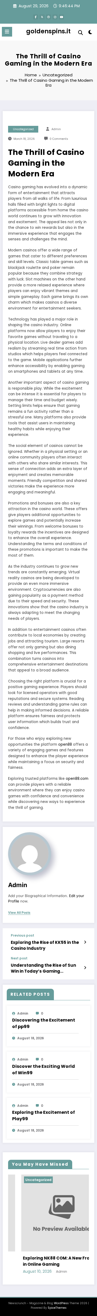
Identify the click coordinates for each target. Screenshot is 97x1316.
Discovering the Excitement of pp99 (43, 1023)
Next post (19, 958)
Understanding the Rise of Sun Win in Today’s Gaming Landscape (43, 968)
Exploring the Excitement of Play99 (43, 1115)
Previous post (22, 935)
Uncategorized (23, 129)
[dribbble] (48, 17)
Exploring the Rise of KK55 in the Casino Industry (45, 945)
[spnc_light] (90, 33)
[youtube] (61, 17)
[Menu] (7, 32)
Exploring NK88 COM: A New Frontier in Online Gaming (49, 1261)
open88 (65, 744)
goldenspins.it (48, 31)
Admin (56, 129)
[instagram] (55, 17)
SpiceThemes (57, 1308)
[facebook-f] (35, 17)
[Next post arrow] (85, 968)
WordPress (61, 1303)
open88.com (77, 778)
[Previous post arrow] (85, 942)
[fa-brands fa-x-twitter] (42, 17)
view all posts (19, 913)
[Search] (80, 32)
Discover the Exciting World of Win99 (43, 1069)
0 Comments (59, 139)
